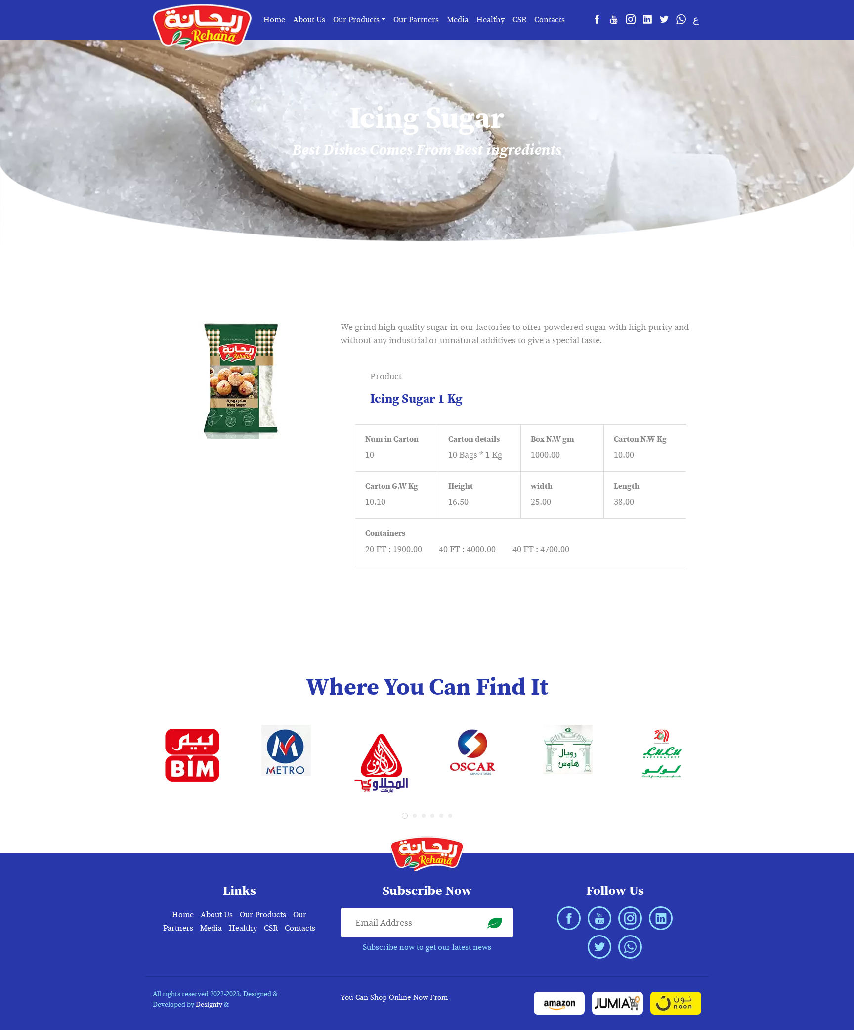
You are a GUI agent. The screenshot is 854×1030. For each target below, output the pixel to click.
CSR (519, 19)
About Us (309, 19)
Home (274, 19)
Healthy (490, 19)
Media (458, 19)
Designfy (209, 1004)
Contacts (549, 19)
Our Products (263, 914)
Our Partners (416, 19)
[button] (405, 816)
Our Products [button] (356, 19)
